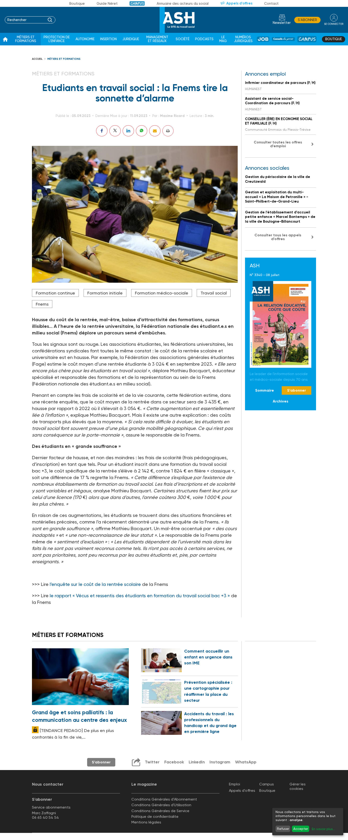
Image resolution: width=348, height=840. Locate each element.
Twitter (152, 762)
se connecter (333, 24)
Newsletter (282, 23)
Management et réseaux (157, 39)
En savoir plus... (323, 829)
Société (182, 39)
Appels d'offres (239, 3)
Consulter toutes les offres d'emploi (278, 144)
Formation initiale (105, 292)
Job (263, 39)
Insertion (108, 39)
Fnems (42, 304)
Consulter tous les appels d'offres (277, 237)
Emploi (234, 784)
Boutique (77, 3)
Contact (271, 3)
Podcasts (204, 39)
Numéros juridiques (243, 39)
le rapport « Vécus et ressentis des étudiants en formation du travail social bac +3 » (140, 595)
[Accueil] (5, 39)
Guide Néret (107, 3)
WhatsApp (245, 762)
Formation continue (55, 292)
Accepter (300, 829)
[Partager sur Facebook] (101, 130)
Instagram (220, 762)
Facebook (174, 762)
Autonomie (85, 39)
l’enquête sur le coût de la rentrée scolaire (95, 584)
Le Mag (223, 39)
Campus (137, 3)
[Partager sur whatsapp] (141, 130)
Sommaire (264, 390)
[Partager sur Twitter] (115, 130)
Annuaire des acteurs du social (183, 3)
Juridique (130, 39)
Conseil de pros (283, 39)
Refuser (283, 829)
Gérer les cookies (298, 786)
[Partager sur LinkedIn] (128, 130)
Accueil (37, 59)
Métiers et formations (25, 39)
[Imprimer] (168, 130)
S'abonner (307, 20)
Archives (280, 401)
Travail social (214, 292)
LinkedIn (197, 762)
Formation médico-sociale (161, 292)
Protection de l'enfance (57, 39)
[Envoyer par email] (155, 130)
